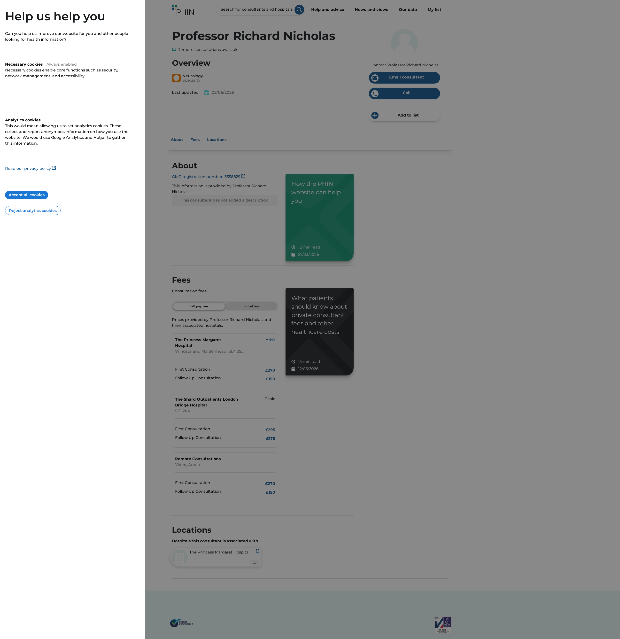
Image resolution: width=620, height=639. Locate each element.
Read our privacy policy (28, 168)
